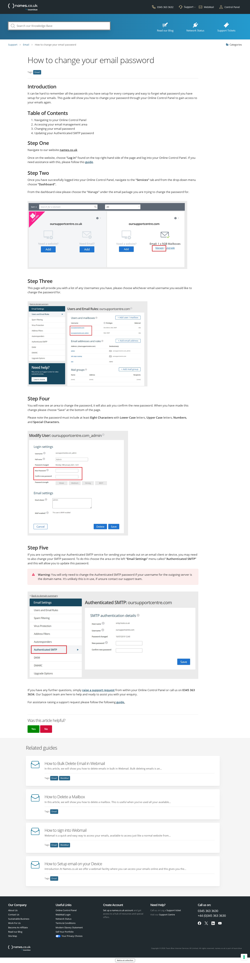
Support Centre (167, 914)
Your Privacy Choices (72, 935)
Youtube (220, 923)
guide (89, 162)
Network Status (63, 918)
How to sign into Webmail (65, 830)
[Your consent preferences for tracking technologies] (244, 957)
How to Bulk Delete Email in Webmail (75, 763)
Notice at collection (125, 960)
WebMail (64, 778)
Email (37, 72)
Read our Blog (15, 931)
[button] (33, 729)
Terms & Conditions (66, 923)
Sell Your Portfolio (65, 931)
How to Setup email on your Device (73, 863)
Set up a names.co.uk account (118, 910)
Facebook (199, 923)
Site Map (12, 935)
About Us (13, 910)
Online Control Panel (66, 910)
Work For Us (14, 923)
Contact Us (13, 914)
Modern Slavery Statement (69, 927)
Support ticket (173, 910)
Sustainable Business (18, 918)
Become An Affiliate (18, 927)
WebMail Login (63, 914)
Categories (236, 44)
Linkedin (213, 923)
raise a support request (98, 690)
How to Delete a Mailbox (65, 796)
